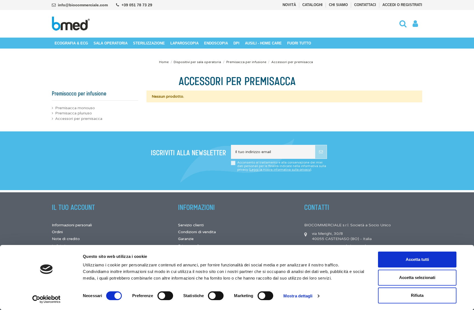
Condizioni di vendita (197, 232)
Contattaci (365, 5)
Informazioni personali (72, 225)
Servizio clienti (191, 225)
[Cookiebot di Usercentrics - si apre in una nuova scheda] (46, 299)
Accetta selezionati (417, 277)
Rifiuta (417, 295)
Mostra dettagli (298, 296)
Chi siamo (339, 5)
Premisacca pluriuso (73, 113)
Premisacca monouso (75, 108)
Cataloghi (313, 5)
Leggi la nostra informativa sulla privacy (280, 169)
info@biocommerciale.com (83, 5)
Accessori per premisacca (78, 118)
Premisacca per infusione (79, 94)
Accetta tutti (417, 259)
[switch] (165, 295)
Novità (290, 5)
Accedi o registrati (402, 5)
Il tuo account (73, 207)
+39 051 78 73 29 (137, 5)
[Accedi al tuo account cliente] (415, 24)
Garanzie (186, 238)
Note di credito (66, 238)
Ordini (57, 232)
